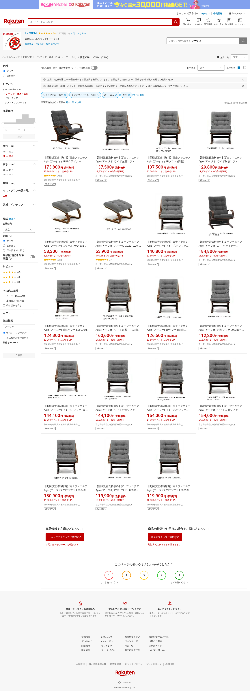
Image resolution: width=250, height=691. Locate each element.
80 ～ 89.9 (8, 156)
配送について (52, 44)
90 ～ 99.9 (8, 174)
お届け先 (7, 223)
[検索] (176, 22)
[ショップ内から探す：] (243, 41)
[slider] (3, 123)
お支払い (40, 44)
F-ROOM (31, 33)
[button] (237, 14)
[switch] (32, 256)
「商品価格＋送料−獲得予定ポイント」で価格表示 (65, 68)
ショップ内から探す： (180, 40)
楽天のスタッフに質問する (165, 537)
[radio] (4, 71)
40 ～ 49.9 (8, 151)
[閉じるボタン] (243, 79)
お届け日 (7, 236)
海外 (13, 219)
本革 (5, 196)
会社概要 (29, 44)
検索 (20, 136)
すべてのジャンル (11, 89)
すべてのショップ (11, 57)
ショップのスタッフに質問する (65, 537)
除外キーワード (10, 342)
